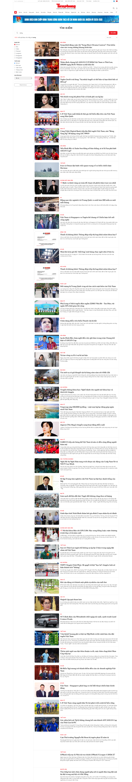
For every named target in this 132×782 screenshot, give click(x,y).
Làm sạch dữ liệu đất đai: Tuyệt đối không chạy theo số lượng (86, 496)
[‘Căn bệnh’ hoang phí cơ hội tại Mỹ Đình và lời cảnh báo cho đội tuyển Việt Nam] (47, 638)
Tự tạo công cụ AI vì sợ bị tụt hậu (74, 355)
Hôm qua (18, 65)
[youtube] (117, 1)
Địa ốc (37, 12)
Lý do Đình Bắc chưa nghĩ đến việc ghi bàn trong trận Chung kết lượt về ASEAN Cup (87, 339)
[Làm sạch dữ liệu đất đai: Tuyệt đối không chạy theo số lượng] (47, 500)
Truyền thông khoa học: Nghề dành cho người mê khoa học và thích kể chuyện (86, 391)
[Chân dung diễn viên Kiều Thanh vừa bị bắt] (47, 325)
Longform (18, 53)
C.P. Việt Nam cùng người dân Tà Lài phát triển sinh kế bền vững (87, 703)
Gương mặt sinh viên (66, 180)
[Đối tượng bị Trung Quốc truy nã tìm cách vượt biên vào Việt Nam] (47, 290)
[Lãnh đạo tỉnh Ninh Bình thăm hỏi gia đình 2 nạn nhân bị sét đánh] (47, 517)
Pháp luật (60, 12)
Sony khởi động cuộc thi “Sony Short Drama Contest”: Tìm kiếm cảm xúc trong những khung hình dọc (87, 46)
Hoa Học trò (80, 1)
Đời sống (63, 42)
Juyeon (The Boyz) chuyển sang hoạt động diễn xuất (82, 425)
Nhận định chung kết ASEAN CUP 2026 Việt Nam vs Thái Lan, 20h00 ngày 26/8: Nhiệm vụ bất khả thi (86, 63)
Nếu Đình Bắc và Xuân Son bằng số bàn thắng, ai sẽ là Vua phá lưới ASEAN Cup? (88, 149)
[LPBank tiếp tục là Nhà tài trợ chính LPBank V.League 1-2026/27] (47, 758)
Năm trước (19, 72)
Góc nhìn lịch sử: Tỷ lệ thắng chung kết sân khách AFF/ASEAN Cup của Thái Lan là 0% (88, 721)
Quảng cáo (96, 1)
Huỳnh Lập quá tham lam (71, 599)
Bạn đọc (62, 370)
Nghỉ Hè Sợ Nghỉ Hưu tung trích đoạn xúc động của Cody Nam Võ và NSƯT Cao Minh (89, 462)
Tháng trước (19, 70)
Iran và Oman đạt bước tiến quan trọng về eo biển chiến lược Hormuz (86, 166)
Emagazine (19, 55)
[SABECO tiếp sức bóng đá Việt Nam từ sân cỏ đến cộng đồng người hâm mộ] (47, 446)
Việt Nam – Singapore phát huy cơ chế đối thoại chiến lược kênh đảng (87, 686)
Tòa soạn (88, 1)
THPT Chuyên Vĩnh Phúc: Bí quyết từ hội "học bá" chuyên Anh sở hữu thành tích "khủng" (87, 566)
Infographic (19, 58)
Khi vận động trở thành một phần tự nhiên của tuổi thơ (83, 582)
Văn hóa (83, 12)
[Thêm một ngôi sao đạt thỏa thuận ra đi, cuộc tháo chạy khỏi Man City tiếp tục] (47, 655)
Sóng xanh (31, 12)
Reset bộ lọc (23, 85)
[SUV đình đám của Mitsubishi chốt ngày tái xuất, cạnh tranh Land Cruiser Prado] (47, 620)
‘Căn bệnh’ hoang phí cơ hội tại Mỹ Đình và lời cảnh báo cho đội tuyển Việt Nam (87, 635)
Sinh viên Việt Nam (70, 1)
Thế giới (49, 12)
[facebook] (114, 1)
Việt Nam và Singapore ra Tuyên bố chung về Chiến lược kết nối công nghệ (87, 218)
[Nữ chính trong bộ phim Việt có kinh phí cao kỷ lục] (47, 100)
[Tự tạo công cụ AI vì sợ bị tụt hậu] (47, 359)
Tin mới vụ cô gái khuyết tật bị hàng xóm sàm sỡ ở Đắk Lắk (85, 372)
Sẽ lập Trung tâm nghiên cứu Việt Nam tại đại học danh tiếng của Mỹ (87, 480)
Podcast (18, 51)
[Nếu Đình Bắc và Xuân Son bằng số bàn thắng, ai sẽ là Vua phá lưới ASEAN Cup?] (47, 152)
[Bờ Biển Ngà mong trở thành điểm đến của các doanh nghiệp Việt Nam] (47, 672)
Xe (78, 12)
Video (111, 12)
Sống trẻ (63, 232)
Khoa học (100, 12)
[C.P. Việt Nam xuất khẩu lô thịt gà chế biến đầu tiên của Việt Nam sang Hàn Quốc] (47, 118)
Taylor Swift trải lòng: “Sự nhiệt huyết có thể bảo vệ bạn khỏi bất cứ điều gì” (89, 80)
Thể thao (67, 12)
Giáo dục (94, 12)
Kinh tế (25, 12)
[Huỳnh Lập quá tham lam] (47, 603)
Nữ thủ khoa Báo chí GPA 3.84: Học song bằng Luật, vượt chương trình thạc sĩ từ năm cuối (88, 531)
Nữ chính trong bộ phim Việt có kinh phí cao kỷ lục (81, 96)
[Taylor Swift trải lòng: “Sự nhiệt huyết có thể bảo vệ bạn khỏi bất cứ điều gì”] (47, 83)
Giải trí (88, 12)
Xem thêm (116, 12)
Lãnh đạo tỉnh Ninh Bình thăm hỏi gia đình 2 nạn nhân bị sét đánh (88, 513)
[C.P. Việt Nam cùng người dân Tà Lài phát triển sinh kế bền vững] (47, 707)
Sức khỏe (43, 12)
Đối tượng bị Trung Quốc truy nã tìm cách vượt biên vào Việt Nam (88, 286)
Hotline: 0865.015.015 (44, 1)
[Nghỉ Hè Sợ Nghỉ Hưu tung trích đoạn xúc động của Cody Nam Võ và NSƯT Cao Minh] (47, 465)
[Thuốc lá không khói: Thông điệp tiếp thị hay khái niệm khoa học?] (47, 238)
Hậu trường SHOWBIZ (66, 459)
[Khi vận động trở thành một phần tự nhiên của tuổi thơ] (47, 586)
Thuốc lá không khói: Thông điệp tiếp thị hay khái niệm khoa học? (88, 234)
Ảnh (17, 47)
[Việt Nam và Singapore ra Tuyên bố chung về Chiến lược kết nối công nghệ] (47, 221)
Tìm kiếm (66, 27)
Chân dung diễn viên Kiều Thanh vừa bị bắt (78, 321)
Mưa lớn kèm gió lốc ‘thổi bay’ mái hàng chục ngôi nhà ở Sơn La (87, 252)
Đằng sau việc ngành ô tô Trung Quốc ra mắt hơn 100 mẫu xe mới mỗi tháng (88, 201)
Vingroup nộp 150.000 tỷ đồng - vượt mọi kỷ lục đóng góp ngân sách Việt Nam (87, 408)
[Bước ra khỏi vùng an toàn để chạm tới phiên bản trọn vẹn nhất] (47, 187)
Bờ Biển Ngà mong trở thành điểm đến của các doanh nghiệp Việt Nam (88, 669)
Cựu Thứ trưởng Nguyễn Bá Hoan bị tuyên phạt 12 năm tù (84, 737)
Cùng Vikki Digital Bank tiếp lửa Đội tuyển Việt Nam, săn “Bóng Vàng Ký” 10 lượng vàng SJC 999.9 (87, 132)
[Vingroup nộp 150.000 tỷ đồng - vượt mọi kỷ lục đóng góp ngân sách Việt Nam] (47, 411)
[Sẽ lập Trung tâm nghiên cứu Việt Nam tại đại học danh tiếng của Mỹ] (47, 483)
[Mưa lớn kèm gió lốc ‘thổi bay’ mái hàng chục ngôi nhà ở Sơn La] (47, 256)
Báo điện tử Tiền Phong (66, 6)
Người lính (73, 12)
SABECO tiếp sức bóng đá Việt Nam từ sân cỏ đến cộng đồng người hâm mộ (88, 443)
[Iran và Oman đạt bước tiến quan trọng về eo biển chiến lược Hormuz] (47, 169)
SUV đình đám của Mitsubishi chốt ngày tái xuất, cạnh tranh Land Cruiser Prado (88, 618)
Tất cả (17, 44)
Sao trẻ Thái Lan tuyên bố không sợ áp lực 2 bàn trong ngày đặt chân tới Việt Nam (87, 549)
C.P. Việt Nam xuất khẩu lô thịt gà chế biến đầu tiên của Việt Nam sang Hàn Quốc (87, 115)
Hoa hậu (106, 12)
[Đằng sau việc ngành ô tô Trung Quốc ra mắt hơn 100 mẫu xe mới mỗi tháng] (47, 204)
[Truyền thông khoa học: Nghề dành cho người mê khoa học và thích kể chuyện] (47, 394)
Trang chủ (15, 12)
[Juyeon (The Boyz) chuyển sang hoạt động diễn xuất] (47, 429)
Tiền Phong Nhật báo (57, 1)
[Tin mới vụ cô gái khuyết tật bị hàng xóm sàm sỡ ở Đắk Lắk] (47, 376)
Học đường (63, 387)
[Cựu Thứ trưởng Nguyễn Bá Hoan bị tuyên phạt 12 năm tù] (47, 741)
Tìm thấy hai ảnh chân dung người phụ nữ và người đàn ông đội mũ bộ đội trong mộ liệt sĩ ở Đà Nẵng (88, 773)
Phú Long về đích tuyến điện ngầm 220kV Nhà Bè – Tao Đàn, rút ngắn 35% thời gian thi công (87, 304)
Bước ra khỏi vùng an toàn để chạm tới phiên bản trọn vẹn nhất (89, 183)
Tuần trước (19, 67)
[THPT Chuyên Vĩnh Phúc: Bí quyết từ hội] (47, 569)
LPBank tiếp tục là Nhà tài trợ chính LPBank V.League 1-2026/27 (87, 754)
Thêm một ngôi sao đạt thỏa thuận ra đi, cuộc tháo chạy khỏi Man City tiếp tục (88, 652)
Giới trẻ (55, 12)
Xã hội (20, 12)
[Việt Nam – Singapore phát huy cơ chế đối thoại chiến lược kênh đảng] (47, 689)
